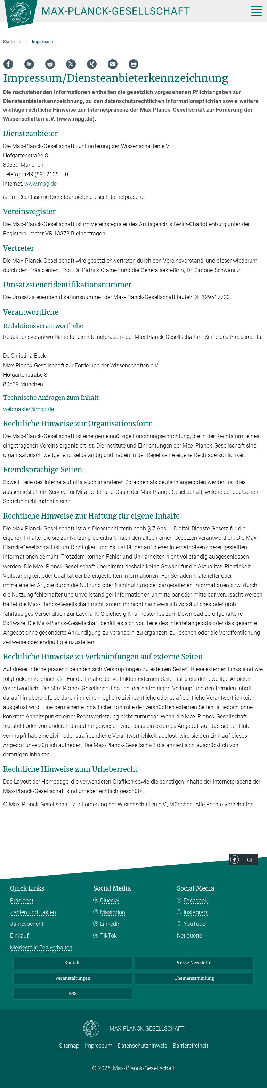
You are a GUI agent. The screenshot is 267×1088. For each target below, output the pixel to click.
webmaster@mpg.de (28, 409)
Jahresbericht (26, 923)
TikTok (108, 935)
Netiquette (189, 935)
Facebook (196, 900)
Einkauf (19, 935)
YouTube (194, 923)
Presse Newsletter (194, 962)
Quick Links (27, 888)
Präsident (21, 900)
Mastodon (112, 912)
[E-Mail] (112, 64)
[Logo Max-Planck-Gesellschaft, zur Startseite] (118, 14)
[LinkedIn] (29, 64)
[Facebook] (8, 64)
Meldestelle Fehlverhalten (41, 947)
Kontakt (72, 962)
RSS (72, 993)
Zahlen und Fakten (33, 912)
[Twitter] (71, 64)
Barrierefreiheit (190, 1045)
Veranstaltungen (72, 978)
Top (248, 859)
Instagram (196, 912)
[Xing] (92, 64)
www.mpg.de (40, 183)
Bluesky (109, 900)
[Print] (133, 64)
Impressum (98, 1045)
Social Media (112, 888)
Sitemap (69, 1045)
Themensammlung (194, 978)
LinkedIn (110, 923)
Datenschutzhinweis (142, 1045)
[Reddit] (50, 64)
